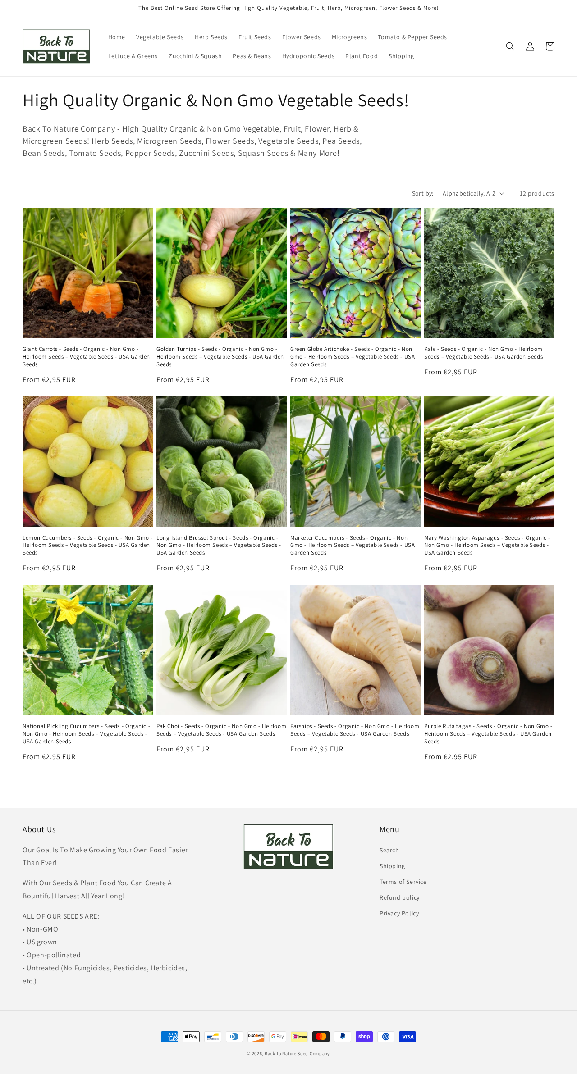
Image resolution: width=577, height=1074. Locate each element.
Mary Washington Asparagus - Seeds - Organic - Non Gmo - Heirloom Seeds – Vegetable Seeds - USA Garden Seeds (487, 545)
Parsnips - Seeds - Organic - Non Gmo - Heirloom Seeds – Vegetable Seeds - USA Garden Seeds (354, 730)
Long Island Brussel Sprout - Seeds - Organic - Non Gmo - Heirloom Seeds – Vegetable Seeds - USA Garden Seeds (218, 545)
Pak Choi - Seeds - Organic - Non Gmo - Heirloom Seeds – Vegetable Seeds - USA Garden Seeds (221, 730)
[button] (510, 46)
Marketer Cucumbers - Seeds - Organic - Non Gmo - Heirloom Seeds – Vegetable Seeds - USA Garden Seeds (352, 545)
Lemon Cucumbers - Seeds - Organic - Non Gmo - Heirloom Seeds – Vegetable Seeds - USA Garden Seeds (88, 545)
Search (389, 850)
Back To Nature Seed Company (297, 1053)
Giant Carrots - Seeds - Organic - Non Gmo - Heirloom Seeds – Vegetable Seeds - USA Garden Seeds (86, 357)
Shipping (392, 866)
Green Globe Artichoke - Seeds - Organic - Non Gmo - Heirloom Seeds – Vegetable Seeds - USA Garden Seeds (352, 357)
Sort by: (423, 193)
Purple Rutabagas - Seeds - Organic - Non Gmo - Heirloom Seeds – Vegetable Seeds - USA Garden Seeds (488, 734)
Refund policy (400, 897)
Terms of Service (403, 882)
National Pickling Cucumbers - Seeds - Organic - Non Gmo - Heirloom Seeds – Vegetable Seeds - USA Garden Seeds (86, 734)
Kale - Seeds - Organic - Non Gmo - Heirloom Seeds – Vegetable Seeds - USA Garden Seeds (483, 353)
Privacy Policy (399, 913)
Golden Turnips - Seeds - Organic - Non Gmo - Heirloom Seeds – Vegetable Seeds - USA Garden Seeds (220, 357)
